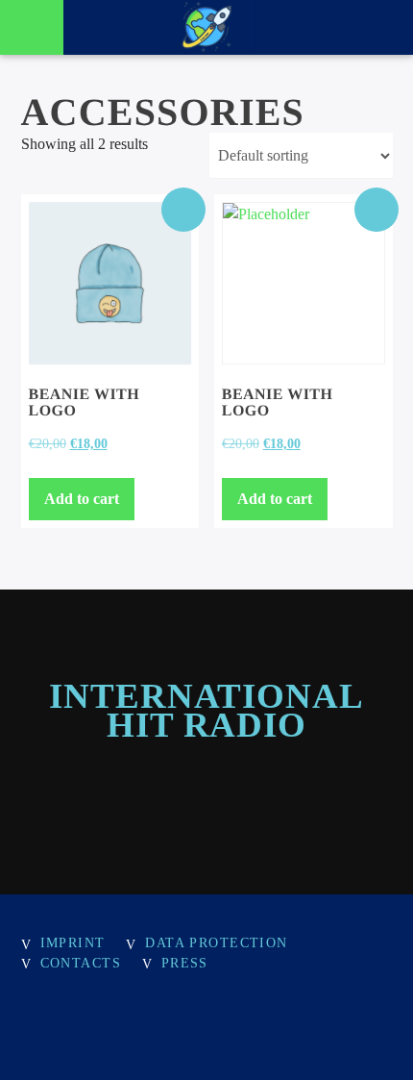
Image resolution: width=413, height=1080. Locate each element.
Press (184, 962)
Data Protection (216, 942)
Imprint (73, 942)
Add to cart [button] (81, 498)
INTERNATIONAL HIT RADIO (206, 711)
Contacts (81, 962)
